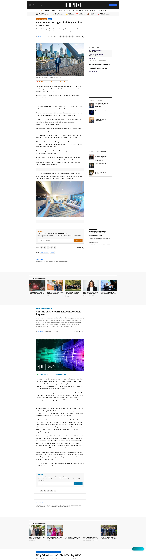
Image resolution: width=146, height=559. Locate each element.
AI (64, 10)
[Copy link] (72, 36)
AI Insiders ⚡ (113, 5)
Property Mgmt (93, 10)
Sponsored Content (43, 551)
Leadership (53, 10)
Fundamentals (79, 10)
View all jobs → (93, 247)
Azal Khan (40, 36)
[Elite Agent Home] (73, 5)
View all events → (93, 71)
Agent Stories (70, 10)
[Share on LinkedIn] (63, 36)
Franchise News (41, 19)
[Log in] (30, 5)
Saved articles (102, 10)
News (41, 10)
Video (86, 10)
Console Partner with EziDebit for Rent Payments (58, 313)
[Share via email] (69, 36)
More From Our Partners (37, 278)
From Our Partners (95, 100)
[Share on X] (66, 36)
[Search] (33, 5)
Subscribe (78, 240)
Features (47, 10)
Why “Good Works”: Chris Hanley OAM (58, 555)
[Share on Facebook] (60, 36)
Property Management (44, 308)
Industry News (55, 551)
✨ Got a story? (138, 549)
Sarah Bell (40, 331)
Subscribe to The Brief (103, 5)
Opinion (60, 10)
